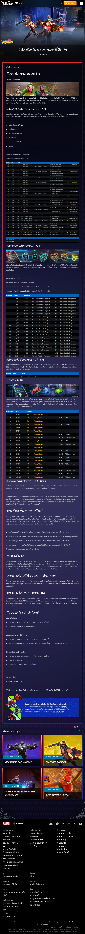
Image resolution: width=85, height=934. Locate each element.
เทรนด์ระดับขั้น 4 (10, 865)
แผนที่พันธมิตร (36, 840)
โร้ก (4, 910)
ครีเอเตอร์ (34, 895)
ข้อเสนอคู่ (61, 840)
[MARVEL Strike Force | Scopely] (7, 3)
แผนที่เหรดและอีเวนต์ (13, 855)
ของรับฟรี (61, 843)
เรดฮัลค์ (6, 913)
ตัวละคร (6, 840)
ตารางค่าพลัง (9, 859)
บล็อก (32, 876)
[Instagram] (63, 824)
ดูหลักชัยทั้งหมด (37, 884)
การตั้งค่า (34, 846)
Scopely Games (42, 924)
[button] (81, 3)
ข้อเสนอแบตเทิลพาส (66, 836)
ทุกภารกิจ (7, 833)
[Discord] (51, 824)
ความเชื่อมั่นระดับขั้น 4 (13, 862)
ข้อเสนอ (60, 846)
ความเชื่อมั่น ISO (9, 849)
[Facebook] (57, 824)
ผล (4, 846)
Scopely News (58, 711)
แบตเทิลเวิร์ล (36, 892)
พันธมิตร (34, 836)
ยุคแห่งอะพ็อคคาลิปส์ (12, 903)
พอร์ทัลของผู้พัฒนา (38, 843)
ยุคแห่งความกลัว (10, 876)
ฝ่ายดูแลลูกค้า (59, 922)
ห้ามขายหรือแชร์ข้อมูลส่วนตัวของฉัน (63, 927)
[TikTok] (69, 824)
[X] (74, 824)
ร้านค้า (60, 831)
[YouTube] (80, 824)
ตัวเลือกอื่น (62, 849)
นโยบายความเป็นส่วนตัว (41, 922)
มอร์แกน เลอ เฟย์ (10, 907)
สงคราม (6, 868)
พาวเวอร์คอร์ (63, 852)
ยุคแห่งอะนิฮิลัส (10, 884)
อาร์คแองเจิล (9, 916)
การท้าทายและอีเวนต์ (12, 836)
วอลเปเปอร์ (35, 905)
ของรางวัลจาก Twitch (39, 902)
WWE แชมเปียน (49, 709)
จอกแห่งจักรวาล (10, 843)
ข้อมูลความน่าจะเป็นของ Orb (42, 898)
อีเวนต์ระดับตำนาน (11, 852)
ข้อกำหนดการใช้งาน (19, 922)
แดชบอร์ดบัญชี (37, 833)
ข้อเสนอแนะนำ (64, 833)
